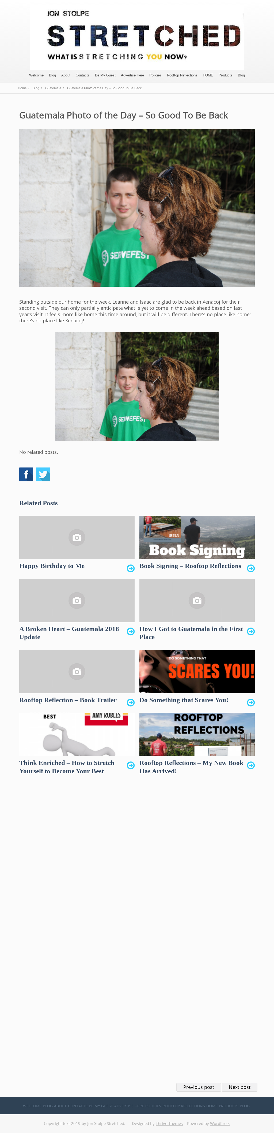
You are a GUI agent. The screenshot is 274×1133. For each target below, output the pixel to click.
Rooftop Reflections (182, 75)
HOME (208, 75)
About (65, 75)
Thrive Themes (169, 1123)
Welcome (36, 75)
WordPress (220, 1123)
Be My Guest (105, 75)
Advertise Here (132, 75)
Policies (155, 75)
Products (226, 75)
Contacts (83, 75)
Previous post (198, 1087)
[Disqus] (137, 864)
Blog (52, 75)
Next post (239, 1087)
